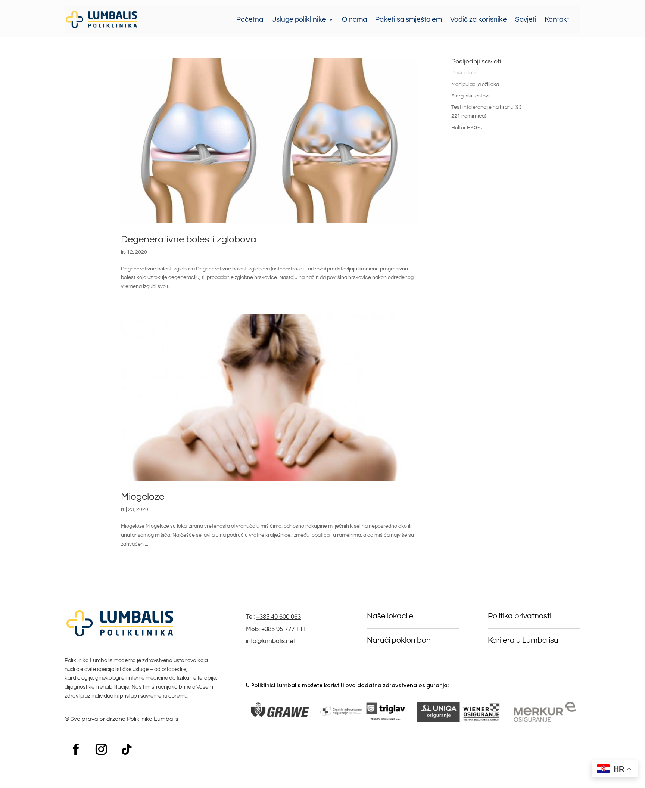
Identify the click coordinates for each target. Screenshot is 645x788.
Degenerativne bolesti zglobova (188, 239)
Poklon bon (464, 72)
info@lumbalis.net (270, 641)
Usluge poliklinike (298, 19)
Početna (249, 19)
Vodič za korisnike (478, 19)
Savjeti (525, 19)
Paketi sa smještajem (408, 19)
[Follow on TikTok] (126, 749)
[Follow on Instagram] (101, 749)
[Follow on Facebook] (76, 749)
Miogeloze (142, 497)
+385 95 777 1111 (285, 629)
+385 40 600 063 (278, 617)
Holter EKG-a (466, 127)
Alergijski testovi (470, 96)
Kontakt (557, 19)
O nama (354, 19)
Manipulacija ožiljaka (475, 84)
